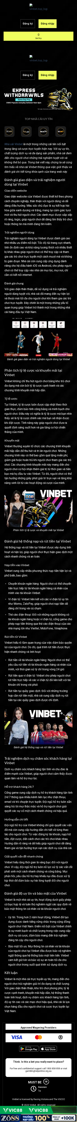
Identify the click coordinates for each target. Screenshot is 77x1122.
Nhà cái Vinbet (13, 144)
